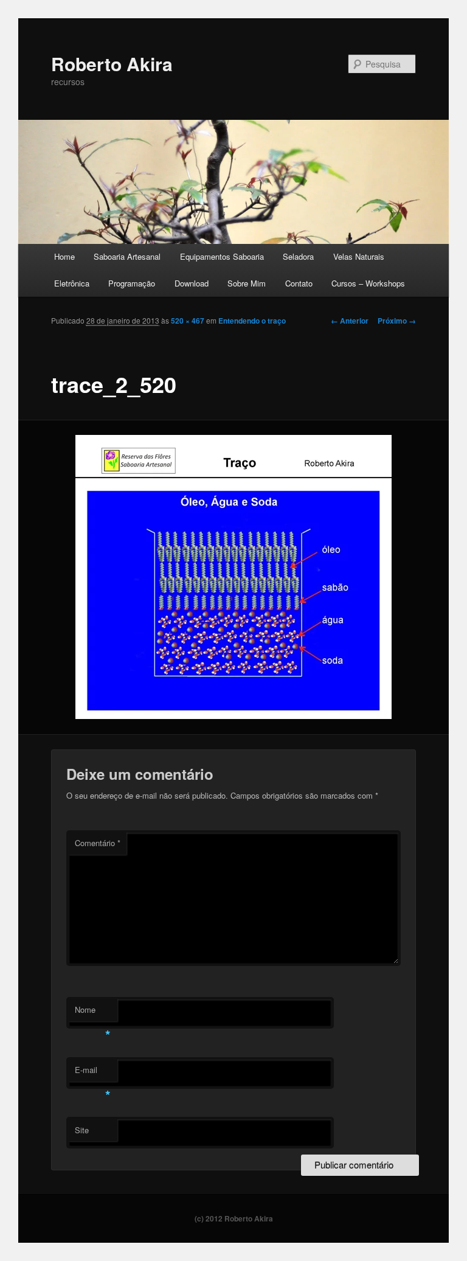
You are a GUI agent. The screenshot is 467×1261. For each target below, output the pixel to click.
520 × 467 (187, 320)
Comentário (97, 843)
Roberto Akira (112, 63)
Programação (131, 283)
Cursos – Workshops (368, 283)
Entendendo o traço (252, 320)
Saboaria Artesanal (127, 256)
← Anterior (349, 320)
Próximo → (397, 320)
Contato (299, 283)
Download (192, 283)
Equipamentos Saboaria (222, 256)
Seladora (298, 256)
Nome (93, 1012)
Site (82, 1130)
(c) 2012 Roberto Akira (234, 1218)
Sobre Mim (246, 283)
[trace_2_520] (233, 577)
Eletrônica (71, 283)
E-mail (93, 1073)
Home (64, 256)
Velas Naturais (358, 256)
